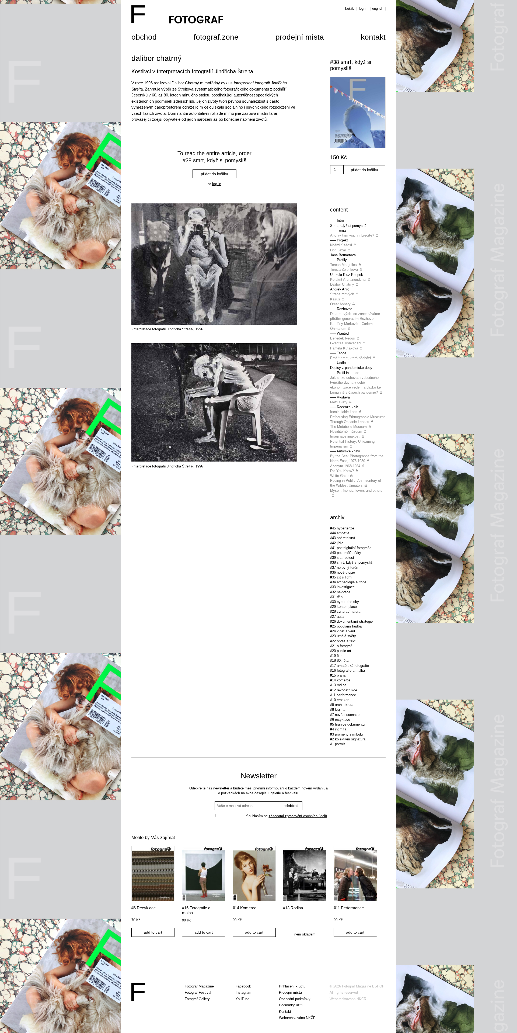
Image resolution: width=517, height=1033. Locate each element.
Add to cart (153, 932)
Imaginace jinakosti (345, 436)
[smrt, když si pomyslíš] (358, 113)
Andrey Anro (339, 289)
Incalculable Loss (343, 412)
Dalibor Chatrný (342, 284)
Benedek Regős (342, 338)
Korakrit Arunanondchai (348, 280)
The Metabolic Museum (348, 427)
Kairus (335, 299)
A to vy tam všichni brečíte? (352, 235)
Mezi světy (338, 402)
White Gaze (339, 476)
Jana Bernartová (343, 255)
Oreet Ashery (340, 304)
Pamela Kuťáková (344, 348)
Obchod (144, 37)
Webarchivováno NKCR (348, 999)
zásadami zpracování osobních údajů (298, 816)
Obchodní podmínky (294, 999)
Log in (363, 8)
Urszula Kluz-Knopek (346, 275)
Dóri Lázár (338, 250)
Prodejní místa (299, 37)
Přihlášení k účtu (292, 986)
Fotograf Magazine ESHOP (363, 986)
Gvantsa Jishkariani (345, 343)
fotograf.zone (216, 37)
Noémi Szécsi (341, 245)
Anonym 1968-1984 (345, 466)
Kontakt (373, 37)
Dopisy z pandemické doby (351, 368)
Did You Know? (342, 471)
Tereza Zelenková (344, 270)
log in (216, 184)
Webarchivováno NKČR (297, 1018)
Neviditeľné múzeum (346, 431)
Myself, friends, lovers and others (356, 490)
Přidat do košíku (214, 174)
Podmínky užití (291, 1005)
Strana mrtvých (342, 294)
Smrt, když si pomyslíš (348, 226)
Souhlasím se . (287, 816)
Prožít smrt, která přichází (350, 358)
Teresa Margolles (343, 265)
